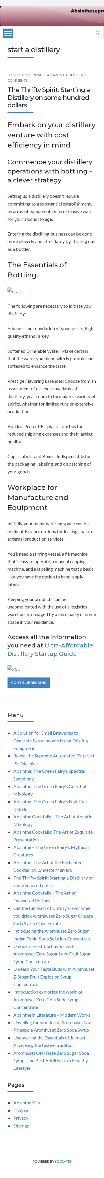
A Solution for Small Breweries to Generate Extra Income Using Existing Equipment (50, 740)
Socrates (63, 1161)
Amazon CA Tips (61, 75)
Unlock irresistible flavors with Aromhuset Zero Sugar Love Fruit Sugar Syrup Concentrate (52, 953)
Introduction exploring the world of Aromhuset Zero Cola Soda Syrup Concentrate (48, 999)
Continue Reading (29, 682)
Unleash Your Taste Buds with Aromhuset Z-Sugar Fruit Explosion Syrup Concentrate (53, 976)
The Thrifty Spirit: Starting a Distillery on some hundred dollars (49, 97)
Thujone (21, 1110)
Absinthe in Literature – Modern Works (52, 1015)
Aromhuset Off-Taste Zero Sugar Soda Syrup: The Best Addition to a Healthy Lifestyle (51, 1060)
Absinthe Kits (26, 1102)
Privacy (20, 1118)
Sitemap (21, 1125)
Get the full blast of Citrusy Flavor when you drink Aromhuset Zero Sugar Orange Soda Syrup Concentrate (53, 915)
